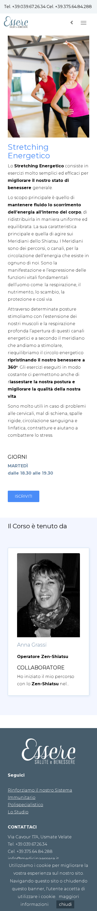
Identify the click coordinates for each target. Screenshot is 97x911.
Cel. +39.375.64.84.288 (30, 851)
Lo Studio (18, 812)
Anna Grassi (32, 645)
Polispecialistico (25, 804)
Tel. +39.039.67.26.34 (27, 844)
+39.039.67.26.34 (29, 6)
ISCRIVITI (23, 496)
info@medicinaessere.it (33, 858)
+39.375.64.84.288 (73, 6)
